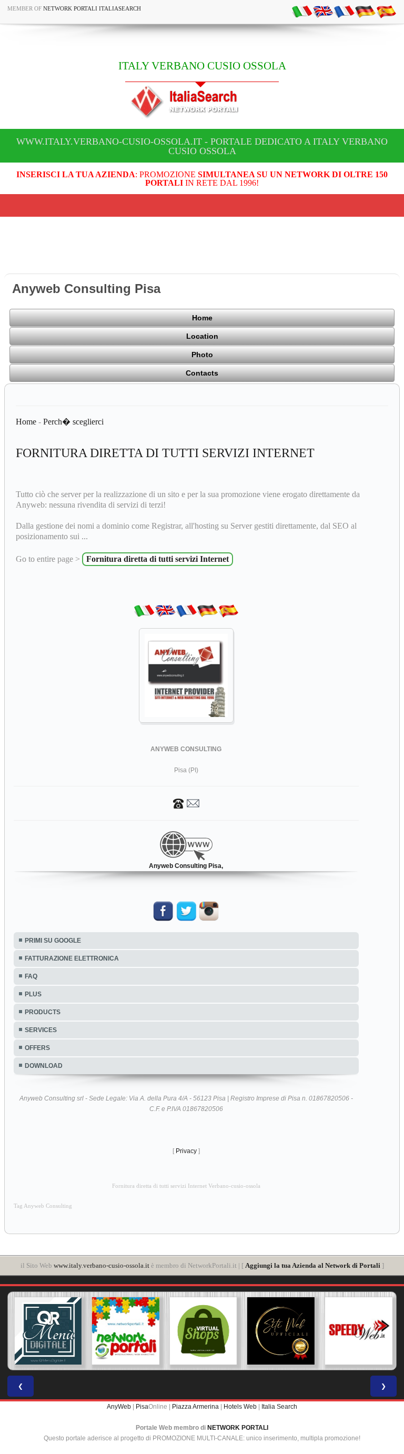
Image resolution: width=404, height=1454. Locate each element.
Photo (202, 354)
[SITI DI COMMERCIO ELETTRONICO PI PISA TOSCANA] (202, 1331)
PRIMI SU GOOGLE (53, 940)
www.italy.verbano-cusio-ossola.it (101, 1265)
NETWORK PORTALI (237, 1427)
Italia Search (279, 1406)
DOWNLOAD (44, 1065)
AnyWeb (119, 1406)
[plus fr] (344, 11)
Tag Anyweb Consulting (43, 1206)
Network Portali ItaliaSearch (92, 8)
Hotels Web (240, 1406)
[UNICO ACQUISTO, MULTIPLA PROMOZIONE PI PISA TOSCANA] (124, 1331)
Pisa (142, 1406)
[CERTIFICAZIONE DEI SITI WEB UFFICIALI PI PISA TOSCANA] (280, 1331)
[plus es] (386, 11)
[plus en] (323, 11)
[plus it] (301, 11)
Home (202, 318)
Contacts (202, 373)
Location (202, 336)
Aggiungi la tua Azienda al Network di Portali (312, 1265)
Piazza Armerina (195, 1406)
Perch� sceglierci (73, 421)
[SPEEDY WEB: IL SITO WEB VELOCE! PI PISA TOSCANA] (357, 1331)
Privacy (186, 1151)
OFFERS (37, 1048)
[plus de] (365, 11)
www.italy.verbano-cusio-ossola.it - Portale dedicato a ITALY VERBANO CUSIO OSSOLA (202, 146)
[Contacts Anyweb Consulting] (186, 802)
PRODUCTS (42, 1012)
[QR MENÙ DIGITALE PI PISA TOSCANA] (46, 1331)
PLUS (33, 994)
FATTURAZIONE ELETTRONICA (72, 958)
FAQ (31, 976)
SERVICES (41, 1030)
